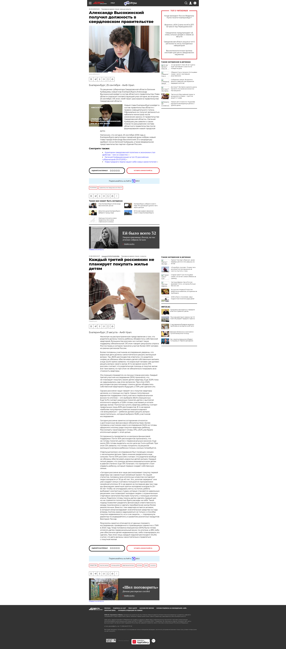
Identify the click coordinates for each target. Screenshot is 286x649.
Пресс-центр (132, 608)
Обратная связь (110, 610)
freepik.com (93, 321)
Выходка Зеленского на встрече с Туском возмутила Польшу (182, 332)
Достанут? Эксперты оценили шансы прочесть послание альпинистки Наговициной (184, 88)
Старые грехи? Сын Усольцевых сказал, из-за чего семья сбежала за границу (183, 276)
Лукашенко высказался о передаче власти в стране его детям (182, 310)
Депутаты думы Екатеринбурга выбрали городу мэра (109, 212)
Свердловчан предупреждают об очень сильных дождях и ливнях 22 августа (179, 35)
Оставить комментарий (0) (143, 170)
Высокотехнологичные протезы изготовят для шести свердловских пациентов (179, 53)
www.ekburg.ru (94, 74)
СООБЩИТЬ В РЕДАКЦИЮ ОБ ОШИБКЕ (130, 610)
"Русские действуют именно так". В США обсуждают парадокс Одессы (182, 317)
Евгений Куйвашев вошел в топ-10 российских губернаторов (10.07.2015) (125, 158)
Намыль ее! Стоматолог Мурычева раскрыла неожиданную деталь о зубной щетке (183, 103)
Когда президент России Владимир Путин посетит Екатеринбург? (179, 17)
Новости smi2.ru (96, 249)
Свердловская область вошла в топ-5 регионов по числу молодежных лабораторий (179, 44)
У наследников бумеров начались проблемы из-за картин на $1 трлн (182, 325)
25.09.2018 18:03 (94, 9)
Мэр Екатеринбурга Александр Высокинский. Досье (110, 204)
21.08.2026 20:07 (94, 256)
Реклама (107, 608)
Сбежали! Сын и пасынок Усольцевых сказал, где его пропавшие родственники (184, 74)
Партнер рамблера (123, 640)
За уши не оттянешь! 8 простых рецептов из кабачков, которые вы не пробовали (184, 291)
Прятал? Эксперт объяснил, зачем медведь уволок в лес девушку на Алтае (183, 261)
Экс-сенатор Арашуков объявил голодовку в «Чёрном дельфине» (181, 340)
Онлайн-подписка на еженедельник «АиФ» (171, 608)
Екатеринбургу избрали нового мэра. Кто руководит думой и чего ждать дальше (146, 205)
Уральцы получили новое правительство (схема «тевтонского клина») (108, 220)
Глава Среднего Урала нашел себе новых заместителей (131, 162)
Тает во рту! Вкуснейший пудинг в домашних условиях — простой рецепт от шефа (183, 96)
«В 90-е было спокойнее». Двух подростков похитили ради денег (183, 298)
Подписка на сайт (119, 608)
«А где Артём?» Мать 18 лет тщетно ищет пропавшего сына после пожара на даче (183, 66)
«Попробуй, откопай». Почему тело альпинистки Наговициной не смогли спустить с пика (183, 269)
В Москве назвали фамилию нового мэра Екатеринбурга (144, 212)
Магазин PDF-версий (147, 608)
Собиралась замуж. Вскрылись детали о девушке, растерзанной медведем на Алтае (182, 81)
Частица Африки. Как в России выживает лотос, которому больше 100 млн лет (183, 284)
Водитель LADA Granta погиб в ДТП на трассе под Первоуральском (179, 26)
